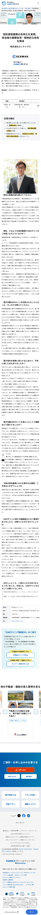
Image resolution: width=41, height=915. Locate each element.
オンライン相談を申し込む (20, 663)
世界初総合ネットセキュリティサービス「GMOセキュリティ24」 (19, 872)
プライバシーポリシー (11, 912)
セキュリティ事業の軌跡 (9, 887)
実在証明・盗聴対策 (8, 880)
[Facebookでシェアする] (23, 816)
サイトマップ (20, 823)
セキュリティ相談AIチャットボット (12, 877)
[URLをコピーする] (28, 816)
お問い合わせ (12, 776)
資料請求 (29, 776)
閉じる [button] (32, 912)
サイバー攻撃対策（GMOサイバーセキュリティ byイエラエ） (18, 882)
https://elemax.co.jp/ (17, 621)
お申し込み (20, 769)
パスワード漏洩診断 (8, 875)
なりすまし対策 (30, 884)
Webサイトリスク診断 (21, 875)
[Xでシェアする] (19, 816)
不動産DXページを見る (20, 654)
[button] (36, 712)
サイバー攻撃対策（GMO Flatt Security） (13, 884)
